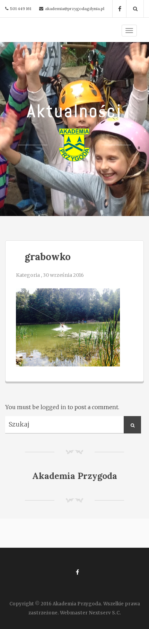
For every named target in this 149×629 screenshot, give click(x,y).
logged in (53, 407)
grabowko (48, 256)
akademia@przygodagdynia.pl (74, 8)
